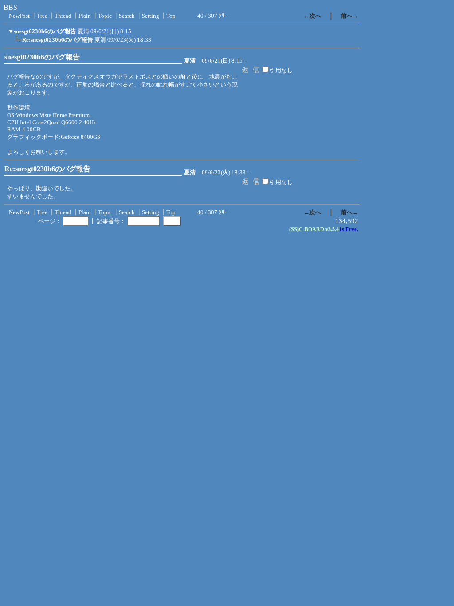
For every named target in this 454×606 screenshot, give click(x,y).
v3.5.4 (332, 229)
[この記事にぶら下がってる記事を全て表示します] (17, 42)
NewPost (19, 15)
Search (127, 15)
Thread (63, 15)
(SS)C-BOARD (306, 229)
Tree (42, 15)
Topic (105, 15)
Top (171, 15)
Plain (84, 15)
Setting (150, 15)
